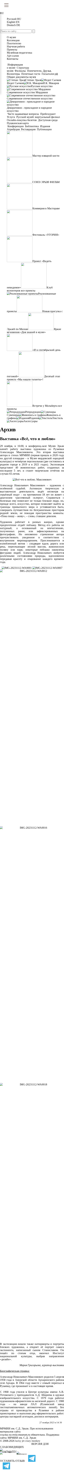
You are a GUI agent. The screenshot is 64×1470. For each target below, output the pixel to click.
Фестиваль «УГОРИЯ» (45, 234)
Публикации (44, 129)
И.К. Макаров (51, 83)
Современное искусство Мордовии (27, 92)
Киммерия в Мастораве (46, 208)
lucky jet (19, 1440)
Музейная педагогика (19, 52)
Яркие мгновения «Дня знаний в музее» (34, 331)
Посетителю (14, 43)
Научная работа (16, 46)
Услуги (11, 117)
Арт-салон (13, 55)
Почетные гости (31, 73)
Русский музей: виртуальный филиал (38, 117)
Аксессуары (31, 421)
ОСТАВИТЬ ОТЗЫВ (12, 1460)
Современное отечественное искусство (30, 98)
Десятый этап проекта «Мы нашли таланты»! (33, 378)
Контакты (12, 58)
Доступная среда (47, 120)
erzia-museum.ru (21, 1434)
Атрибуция (13, 129)
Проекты (12, 49)
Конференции (15, 126)
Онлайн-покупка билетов (22, 120)
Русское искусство (42, 86)
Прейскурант (48, 113)
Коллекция (13, 40)
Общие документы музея (21, 76)
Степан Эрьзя (33, 80)
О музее (11, 37)
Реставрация (28, 129)
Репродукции (33, 411)
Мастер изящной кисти (45, 155)
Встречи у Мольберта (45, 405)
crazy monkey (32, 1440)
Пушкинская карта (18, 123)
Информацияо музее (15, 66)
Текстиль (57, 418)
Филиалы (20, 70)
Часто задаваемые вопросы (23, 113)
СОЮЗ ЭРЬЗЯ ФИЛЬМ (46, 182)
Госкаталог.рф (50, 73)
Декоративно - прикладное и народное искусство (29, 109)
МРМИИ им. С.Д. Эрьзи (22, 1437)
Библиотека (31, 126)
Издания (45, 126)
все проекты (28, 290)
